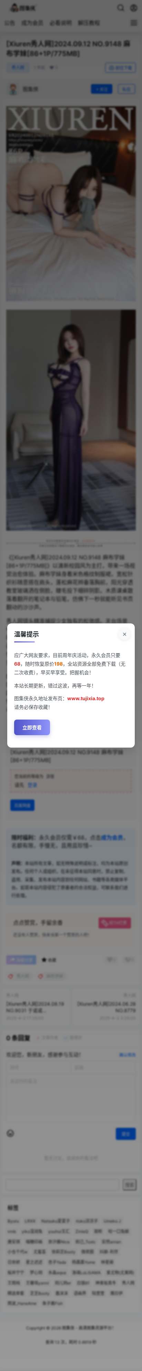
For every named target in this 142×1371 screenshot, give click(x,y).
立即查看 (32, 727)
